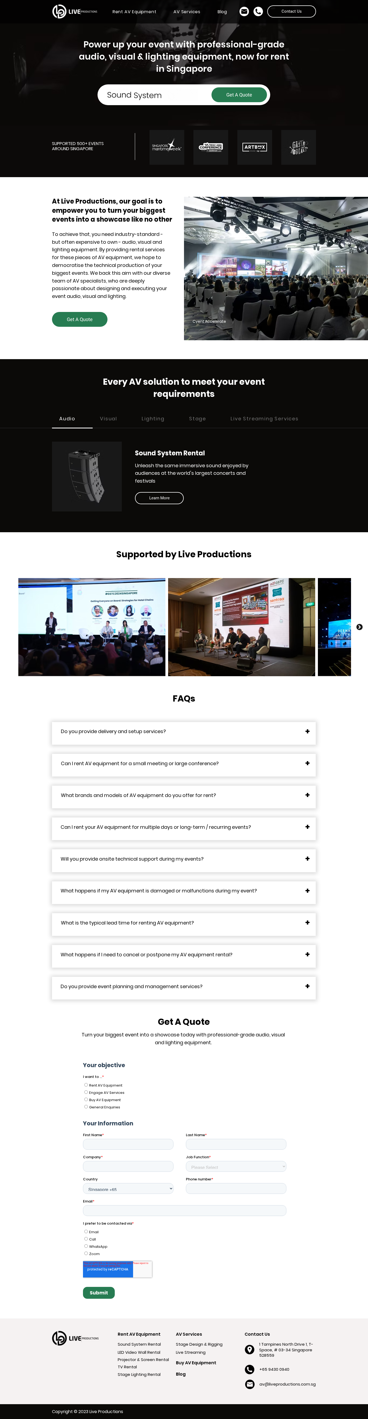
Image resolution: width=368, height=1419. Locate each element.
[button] (134, 12)
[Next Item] (359, 627)
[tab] (72, 419)
